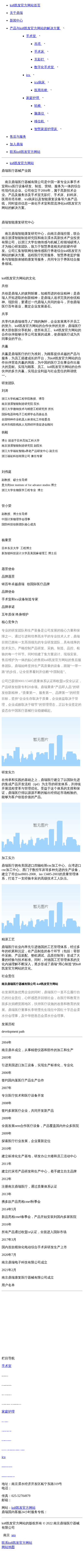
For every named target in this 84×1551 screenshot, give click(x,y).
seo (13, 1535)
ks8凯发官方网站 (22, 163)
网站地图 (8, 1547)
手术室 (6, 1366)
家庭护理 (8, 1411)
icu (4, 1457)
